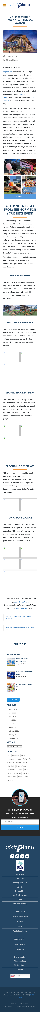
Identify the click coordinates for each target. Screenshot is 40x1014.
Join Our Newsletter (20, 895)
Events (18, 759)
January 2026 (13, 735)
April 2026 (12, 724)
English (17, 976)
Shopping (26, 773)
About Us (20, 879)
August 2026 (13, 709)
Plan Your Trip (20, 939)
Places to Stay (20, 961)
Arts (8, 755)
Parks (9, 773)
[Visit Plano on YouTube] (27, 856)
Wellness (10, 780)
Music (20, 769)
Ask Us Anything (20, 903)
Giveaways (10, 762)
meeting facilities (22, 608)
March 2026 (13, 727)
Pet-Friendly (17, 773)
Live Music (10, 766)
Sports (20, 776)
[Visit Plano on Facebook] (12, 856)
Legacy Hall (7, 72)
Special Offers (11, 776)
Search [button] (13, 700)
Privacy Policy (24, 1003)
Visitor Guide (20, 949)
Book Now (19, 874)
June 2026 (12, 716)
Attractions (15, 755)
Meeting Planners (12, 60)
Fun (30, 759)
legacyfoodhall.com (21, 602)
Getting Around (20, 944)
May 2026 (12, 720)
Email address (20, 817)
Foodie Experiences (20, 931)
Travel (26, 776)
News (26, 769)
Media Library (20, 965)
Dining (23, 755)
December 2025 (14, 738)
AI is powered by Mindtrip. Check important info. (20, 1006)
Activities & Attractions (20, 916)
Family (25, 759)
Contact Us (20, 891)
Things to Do (20, 911)
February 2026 (14, 731)
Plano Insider (19, 957)
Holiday (18, 762)
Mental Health (11, 769)
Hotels (25, 762)
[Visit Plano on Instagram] (17, 856)
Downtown (10, 759)
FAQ (20, 899)
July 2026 (12, 713)
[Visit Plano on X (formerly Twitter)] (22, 856)
